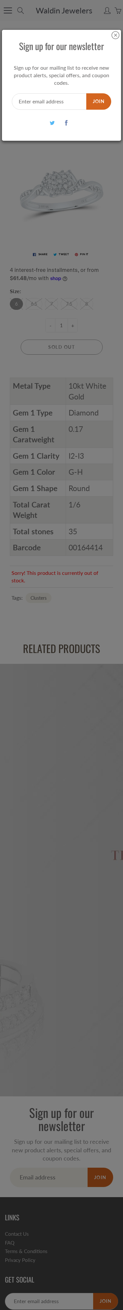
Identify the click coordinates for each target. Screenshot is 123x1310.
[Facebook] (66, 123)
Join (99, 101)
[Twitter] (52, 123)
